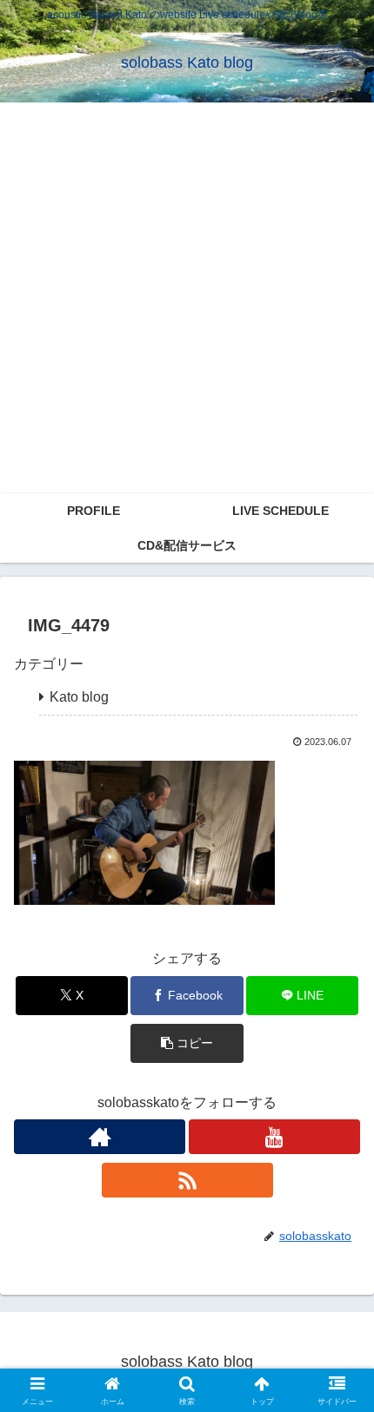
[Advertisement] (187, 298)
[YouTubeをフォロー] (274, 1136)
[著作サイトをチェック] (99, 1136)
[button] (186, 1043)
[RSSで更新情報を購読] (187, 1180)
